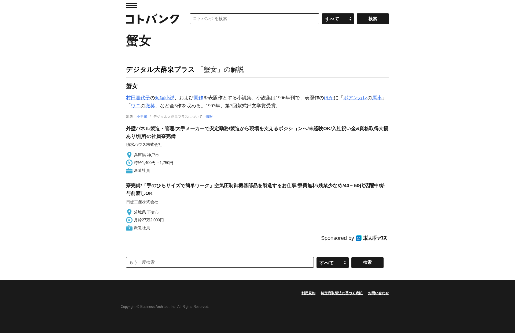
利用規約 (308, 293)
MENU (131, 5)
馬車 (377, 97)
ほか (329, 97)
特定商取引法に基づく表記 (342, 293)
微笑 (150, 105)
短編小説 (164, 97)
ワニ (136, 105)
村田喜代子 (138, 97)
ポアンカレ (355, 97)
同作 (198, 97)
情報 (209, 117)
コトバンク (152, 18)
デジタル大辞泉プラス (160, 69)
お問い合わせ (378, 293)
